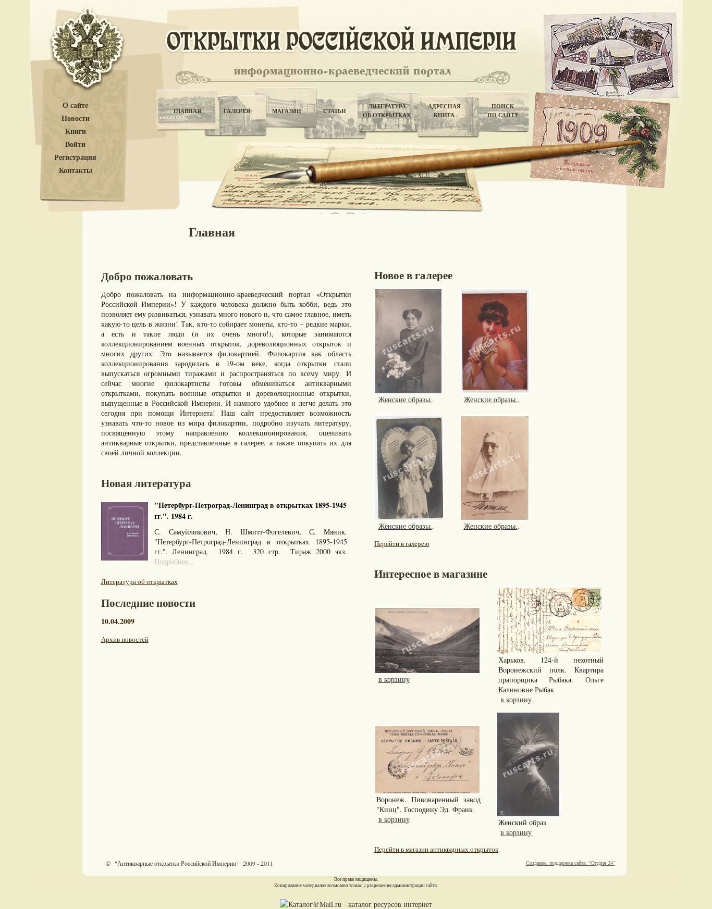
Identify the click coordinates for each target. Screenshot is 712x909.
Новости (76, 118)
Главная (187, 111)
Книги (75, 131)
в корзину (394, 679)
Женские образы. (405, 399)
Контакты (75, 171)
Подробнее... (174, 561)
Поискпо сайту (503, 110)
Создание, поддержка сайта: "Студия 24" (570, 862)
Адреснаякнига (444, 110)
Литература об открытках (139, 581)
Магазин (286, 111)
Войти (75, 144)
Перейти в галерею (401, 543)
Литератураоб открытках (387, 110)
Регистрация (75, 157)
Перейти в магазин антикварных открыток (436, 849)
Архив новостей (125, 639)
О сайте (75, 105)
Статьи (334, 111)
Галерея (237, 111)
